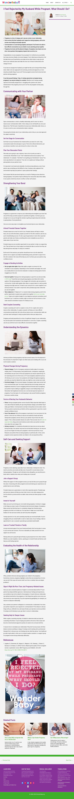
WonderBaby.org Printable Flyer (9, 785)
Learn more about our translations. (62, 786)
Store (4, 779)
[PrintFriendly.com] (73, 402)
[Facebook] (73, 394)
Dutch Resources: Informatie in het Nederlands (64, 783)
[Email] (73, 405)
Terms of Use (6, 781)
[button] (71, 2)
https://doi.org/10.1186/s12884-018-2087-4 (16, 650)
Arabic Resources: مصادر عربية (64, 777)
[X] (73, 397)
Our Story (5, 777)
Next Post (69, 760)
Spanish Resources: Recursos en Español (64, 779)
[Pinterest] (73, 399)
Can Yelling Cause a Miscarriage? (59, 737)
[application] (68, 3)
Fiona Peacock (63, 14)
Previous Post (5, 760)
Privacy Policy (6, 783)
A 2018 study (8, 279)
